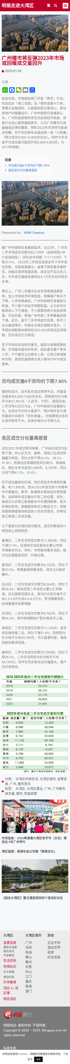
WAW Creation (34, 233)
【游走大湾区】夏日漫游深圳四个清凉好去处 (32, 898)
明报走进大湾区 (18, 5)
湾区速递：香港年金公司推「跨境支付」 (29, 851)
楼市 (19, 794)
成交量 (10, 794)
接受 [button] (38, 1059)
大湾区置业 (35, 789)
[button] (55, 6)
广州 (13, 784)
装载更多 (35, 920)
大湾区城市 (48, 779)
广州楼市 (58, 789)
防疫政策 (30, 794)
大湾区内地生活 (26, 779)
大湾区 (20, 789)
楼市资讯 (24, 784)
